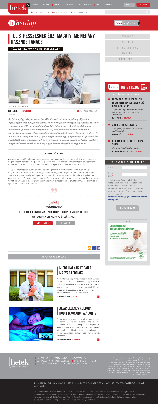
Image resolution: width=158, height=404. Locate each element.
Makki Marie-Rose (64, 340)
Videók (57, 5)
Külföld (130, 134)
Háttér (78, 297)
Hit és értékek (136, 151)
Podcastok (69, 5)
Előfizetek (43, 223)
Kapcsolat (42, 358)
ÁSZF (94, 361)
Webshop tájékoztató (75, 364)
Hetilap (46, 5)
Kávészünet (26, 111)
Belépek (65, 223)
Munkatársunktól (64, 297)
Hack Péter (116, 118)
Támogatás (143, 5)
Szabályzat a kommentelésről (53, 361)
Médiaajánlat (60, 358)
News (98, 5)
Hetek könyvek (85, 5)
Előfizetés (110, 5)
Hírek (35, 5)
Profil (129, 5)
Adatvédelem (79, 358)
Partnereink (80, 361)
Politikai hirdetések (48, 364)
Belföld (127, 118)
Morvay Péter (118, 134)
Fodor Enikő (13, 111)
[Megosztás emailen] (89, 248)
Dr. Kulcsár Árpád (120, 151)
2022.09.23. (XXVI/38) (88, 111)
